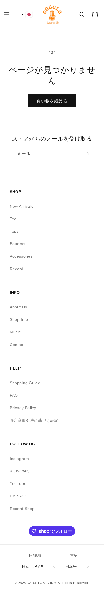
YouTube (18, 483)
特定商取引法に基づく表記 (34, 420)
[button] (7, 15)
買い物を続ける (52, 100)
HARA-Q (18, 496)
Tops (14, 231)
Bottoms (17, 243)
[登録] (87, 154)
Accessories (21, 256)
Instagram (19, 458)
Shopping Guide (25, 383)
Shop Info (19, 319)
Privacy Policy (23, 407)
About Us (18, 307)
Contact (17, 344)
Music (15, 332)
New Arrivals (21, 206)
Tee (13, 219)
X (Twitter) (20, 471)
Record (17, 269)
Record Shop (22, 508)
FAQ (14, 395)
